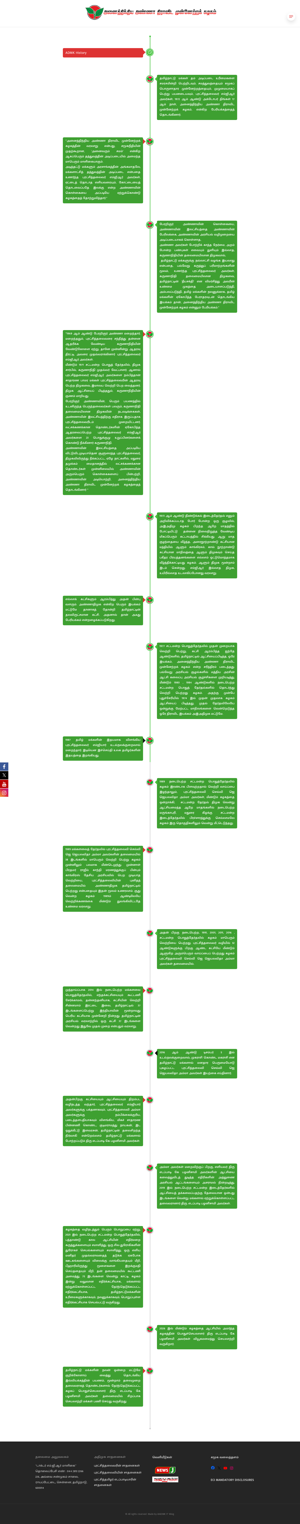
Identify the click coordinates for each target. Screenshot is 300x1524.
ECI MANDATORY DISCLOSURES (232, 1480)
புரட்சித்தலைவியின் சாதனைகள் (117, 1472)
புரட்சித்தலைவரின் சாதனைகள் (117, 1465)
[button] (291, 16)
